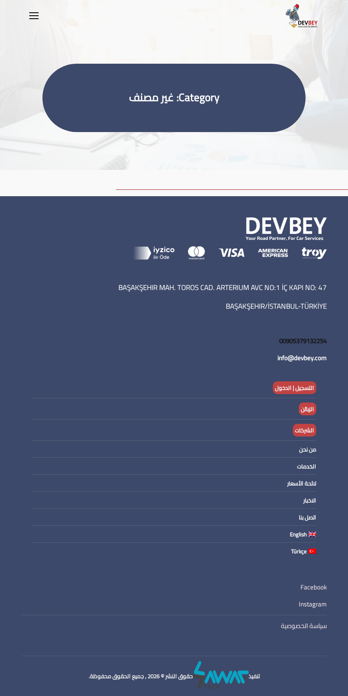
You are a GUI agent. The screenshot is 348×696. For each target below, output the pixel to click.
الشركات (304, 430)
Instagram (313, 604)
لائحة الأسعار (301, 483)
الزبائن (307, 409)
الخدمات (306, 466)
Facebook (313, 587)
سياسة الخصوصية (304, 626)
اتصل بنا (307, 517)
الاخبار (309, 500)
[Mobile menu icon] (33, 15)
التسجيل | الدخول (294, 388)
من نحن (307, 449)
